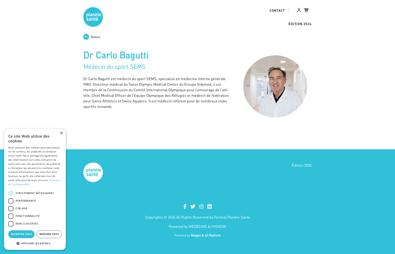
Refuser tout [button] (49, 234)
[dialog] (35, 189)
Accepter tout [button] (21, 234)
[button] (299, 11)
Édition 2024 (300, 24)
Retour (96, 37)
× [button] (61, 133)
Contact (277, 10)
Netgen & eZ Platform (206, 235)
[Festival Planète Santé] (92, 17)
